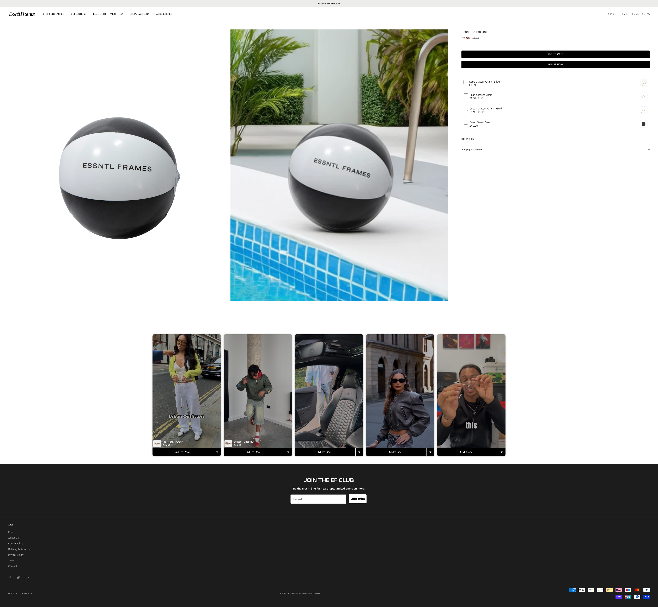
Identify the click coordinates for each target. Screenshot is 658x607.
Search (12, 560)
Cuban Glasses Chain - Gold (486, 108)
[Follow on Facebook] (10, 578)
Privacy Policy (15, 554)
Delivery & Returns (19, 549)
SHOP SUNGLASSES (53, 14)
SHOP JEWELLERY (140, 14)
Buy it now (555, 64)
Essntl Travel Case (480, 122)
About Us (13, 537)
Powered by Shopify (311, 593)
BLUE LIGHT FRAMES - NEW (108, 14)
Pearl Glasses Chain (481, 95)
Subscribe (357, 498)
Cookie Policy (15, 543)
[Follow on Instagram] (19, 578)
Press (11, 532)
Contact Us (14, 566)
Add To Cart (182, 452)
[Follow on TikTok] (27, 578)
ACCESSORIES (164, 14)
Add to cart (555, 54)
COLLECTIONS (78, 14)
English (25, 593)
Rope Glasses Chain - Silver (485, 81)
